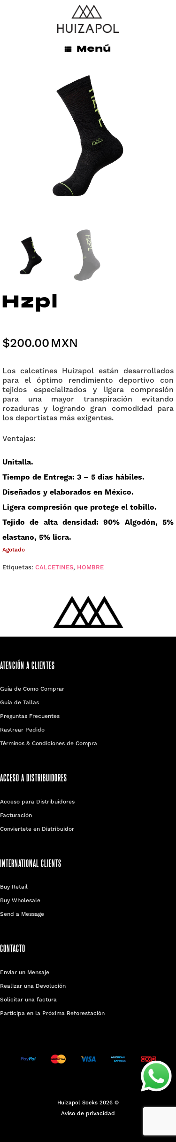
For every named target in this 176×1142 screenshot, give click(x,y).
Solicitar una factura (28, 1000)
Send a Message (22, 914)
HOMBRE (90, 568)
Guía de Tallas (19, 703)
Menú (94, 49)
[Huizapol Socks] (88, 19)
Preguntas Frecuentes (30, 716)
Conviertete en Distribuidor (37, 829)
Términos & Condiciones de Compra (48, 744)
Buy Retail (14, 887)
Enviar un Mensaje (24, 973)
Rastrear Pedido (22, 730)
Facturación (16, 816)
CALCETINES (54, 568)
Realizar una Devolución (33, 986)
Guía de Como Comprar (32, 689)
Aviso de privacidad (88, 1114)
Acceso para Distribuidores (37, 802)
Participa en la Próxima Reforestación (52, 1013)
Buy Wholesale (20, 901)
